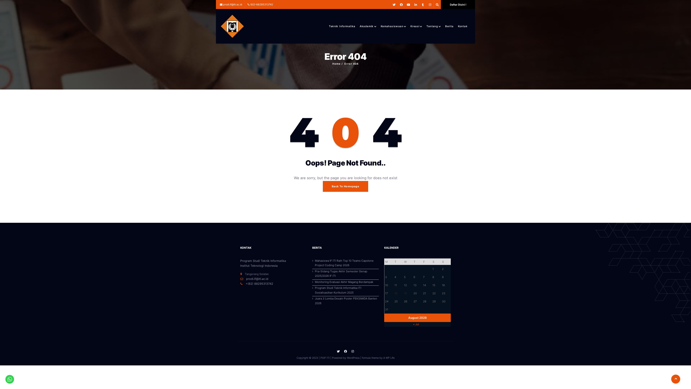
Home (336, 63)
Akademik (367, 26)
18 (396, 293)
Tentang (432, 26)
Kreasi (414, 26)
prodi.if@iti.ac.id (257, 279)
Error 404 (351, 63)
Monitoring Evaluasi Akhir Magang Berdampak (344, 282)
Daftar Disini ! (458, 4)
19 (405, 293)
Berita (449, 26)
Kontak (463, 26)
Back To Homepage (345, 186)
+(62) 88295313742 (259, 283)
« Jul (416, 324)
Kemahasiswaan (392, 26)
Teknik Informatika (342, 26)
